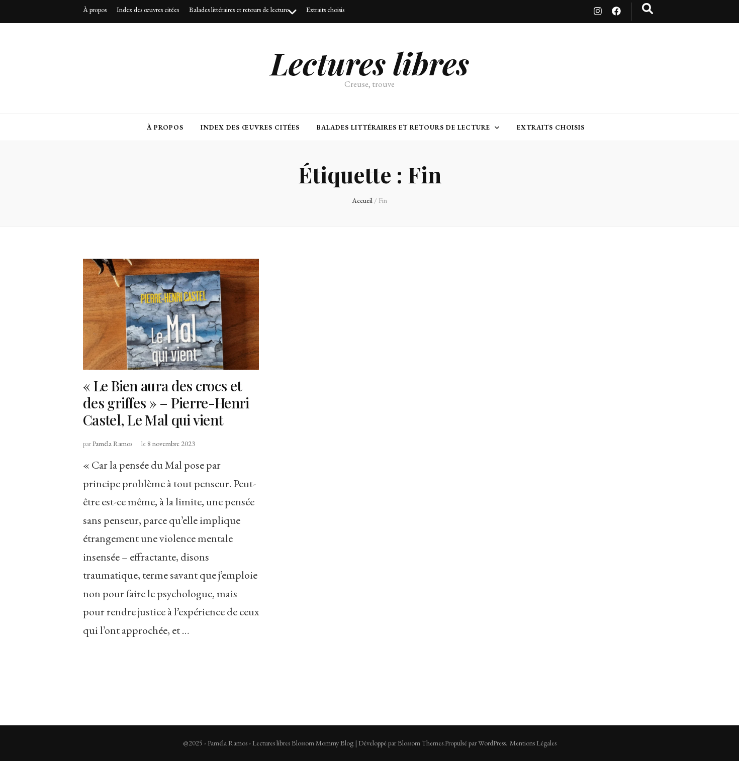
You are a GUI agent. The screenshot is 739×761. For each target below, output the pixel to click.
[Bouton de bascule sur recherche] (647, 9)
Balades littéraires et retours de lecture (239, 9)
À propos (95, 9)
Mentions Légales (533, 742)
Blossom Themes (420, 742)
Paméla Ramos (112, 443)
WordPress (492, 742)
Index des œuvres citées (148, 9)
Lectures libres (369, 63)
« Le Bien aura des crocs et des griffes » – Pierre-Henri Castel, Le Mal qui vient (166, 402)
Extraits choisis (325, 9)
